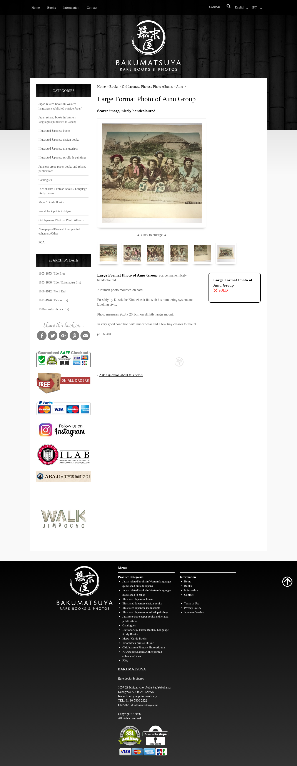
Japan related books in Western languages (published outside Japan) (60, 106)
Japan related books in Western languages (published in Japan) (57, 119)
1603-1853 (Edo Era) (51, 273)
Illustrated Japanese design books (58, 139)
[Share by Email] (85, 336)
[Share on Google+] (63, 336)
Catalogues (45, 180)
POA (41, 242)
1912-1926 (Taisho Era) (53, 300)
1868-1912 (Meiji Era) (52, 291)
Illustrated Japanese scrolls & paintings (62, 157)
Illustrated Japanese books (54, 130)
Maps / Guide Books (50, 202)
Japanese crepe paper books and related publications (62, 169)
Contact (92, 7)
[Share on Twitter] (52, 336)
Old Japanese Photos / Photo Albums (60, 220)
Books (51, 7)
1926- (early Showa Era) (53, 309)
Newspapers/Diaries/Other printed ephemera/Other (59, 231)
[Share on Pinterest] (74, 336)
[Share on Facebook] (41, 336)
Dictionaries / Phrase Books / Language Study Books (62, 191)
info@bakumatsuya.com (144, 705)
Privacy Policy (192, 607)
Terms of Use (191, 603)
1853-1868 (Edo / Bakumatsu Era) (59, 282)
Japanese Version (194, 612)
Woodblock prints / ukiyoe (54, 211)
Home (36, 7)
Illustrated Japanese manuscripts (58, 148)
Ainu (179, 86)
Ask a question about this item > (121, 375)
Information (71, 7)
